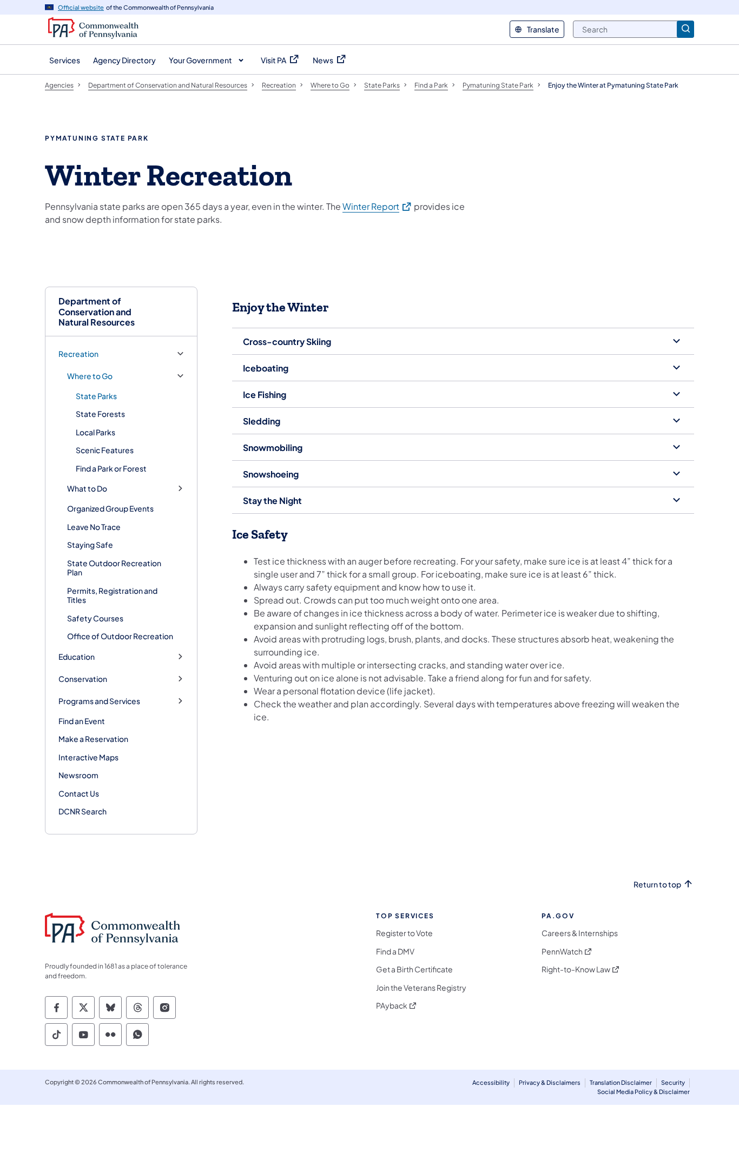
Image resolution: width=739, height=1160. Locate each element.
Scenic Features (105, 450)
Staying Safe (90, 544)
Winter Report (377, 206)
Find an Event (81, 721)
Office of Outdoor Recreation (120, 636)
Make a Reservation (93, 739)
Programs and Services (99, 701)
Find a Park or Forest (111, 468)
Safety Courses (95, 618)
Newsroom (78, 775)
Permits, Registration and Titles (112, 595)
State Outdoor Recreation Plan (114, 568)
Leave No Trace (94, 527)
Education (76, 656)
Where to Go (90, 376)
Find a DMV (395, 951)
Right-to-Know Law (576, 969)
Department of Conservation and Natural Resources (96, 311)
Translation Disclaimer (621, 1082)
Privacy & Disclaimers (549, 1082)
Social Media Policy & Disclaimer (643, 1091)
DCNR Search (82, 811)
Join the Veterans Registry (421, 987)
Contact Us (78, 793)
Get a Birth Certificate (414, 969)
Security (673, 1082)
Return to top (657, 884)
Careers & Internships (580, 933)
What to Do (87, 488)
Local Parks (95, 432)
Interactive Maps (88, 757)
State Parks (96, 396)
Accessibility (491, 1082)
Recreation (78, 354)
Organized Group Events (110, 508)
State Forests (100, 414)
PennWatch (562, 951)
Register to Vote (404, 933)
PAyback (391, 1005)
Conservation (82, 679)
